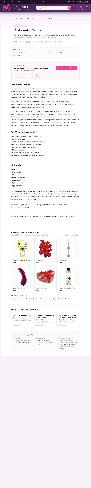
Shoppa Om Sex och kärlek (40, 299)
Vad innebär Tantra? (19, 53)
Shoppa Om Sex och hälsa (65, 68)
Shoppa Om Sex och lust (60, 299)
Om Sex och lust (35, 76)
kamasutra (71, 216)
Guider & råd (25, 19)
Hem (17, 19)
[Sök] (69, 8)
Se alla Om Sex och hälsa (70, 235)
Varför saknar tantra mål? (54, 53)
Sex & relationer (35, 19)
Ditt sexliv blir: (17, 56)
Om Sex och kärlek (20, 76)
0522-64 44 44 (71, 2)
